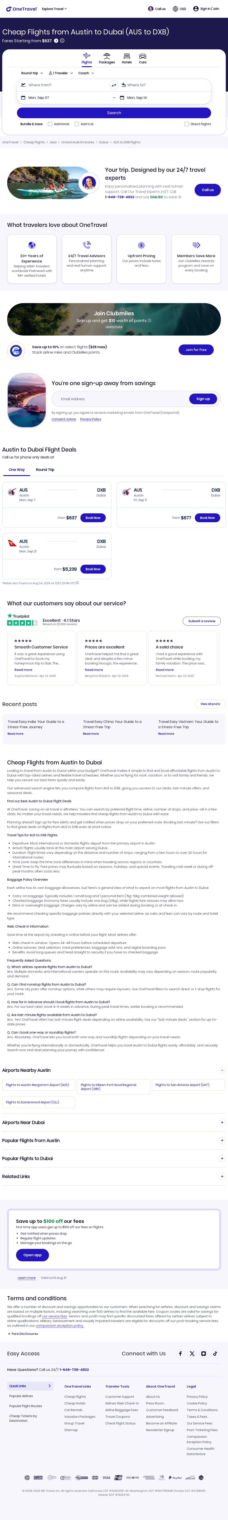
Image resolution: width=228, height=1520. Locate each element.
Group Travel (74, 1423)
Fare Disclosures (25, 1334)
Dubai (103, 142)
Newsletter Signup (160, 1430)
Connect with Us (144, 1353)
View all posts (210, 704)
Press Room (155, 1403)
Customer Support (119, 1396)
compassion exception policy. (60, 1325)
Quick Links (17, 1386)
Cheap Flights (34, 142)
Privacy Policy (90, 419)
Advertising (155, 1416)
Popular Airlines (21, 1396)
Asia (53, 142)
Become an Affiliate (161, 1423)
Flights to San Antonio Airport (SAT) (182, 1085)
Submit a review (201, 621)
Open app (32, 1255)
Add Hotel (61, 124)
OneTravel (10, 142)
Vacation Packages (79, 1416)
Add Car (87, 124)
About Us (153, 1396)
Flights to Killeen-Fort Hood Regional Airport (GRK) (108, 1087)
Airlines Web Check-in (122, 1403)
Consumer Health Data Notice (200, 1451)
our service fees (54, 1316)
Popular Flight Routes (25, 1406)
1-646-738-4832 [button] (74, 1369)
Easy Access (23, 1353)
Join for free (196, 350)
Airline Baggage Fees (121, 1410)
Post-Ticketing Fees (202, 1430)
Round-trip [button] (29, 73)
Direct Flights (201, 124)
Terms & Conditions (202, 1410)
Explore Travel (52, 9)
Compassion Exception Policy (199, 1439)
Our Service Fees (199, 1423)
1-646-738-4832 (119, 197)
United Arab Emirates (77, 142)
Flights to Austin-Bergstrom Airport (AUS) (37, 1085)
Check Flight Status (120, 1423)
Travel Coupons (117, 1416)
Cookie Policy (197, 1403)
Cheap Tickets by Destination (23, 1418)
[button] (156, 8)
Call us (208, 189)
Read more (15, 734)
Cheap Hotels (75, 1403)
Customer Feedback (162, 1410)
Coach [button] (83, 73)
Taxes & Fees (197, 1416)
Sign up (203, 398)
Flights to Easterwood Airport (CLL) (32, 1102)
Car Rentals (73, 1410)
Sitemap (71, 1430)
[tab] (87, 58)
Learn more (114, 326)
